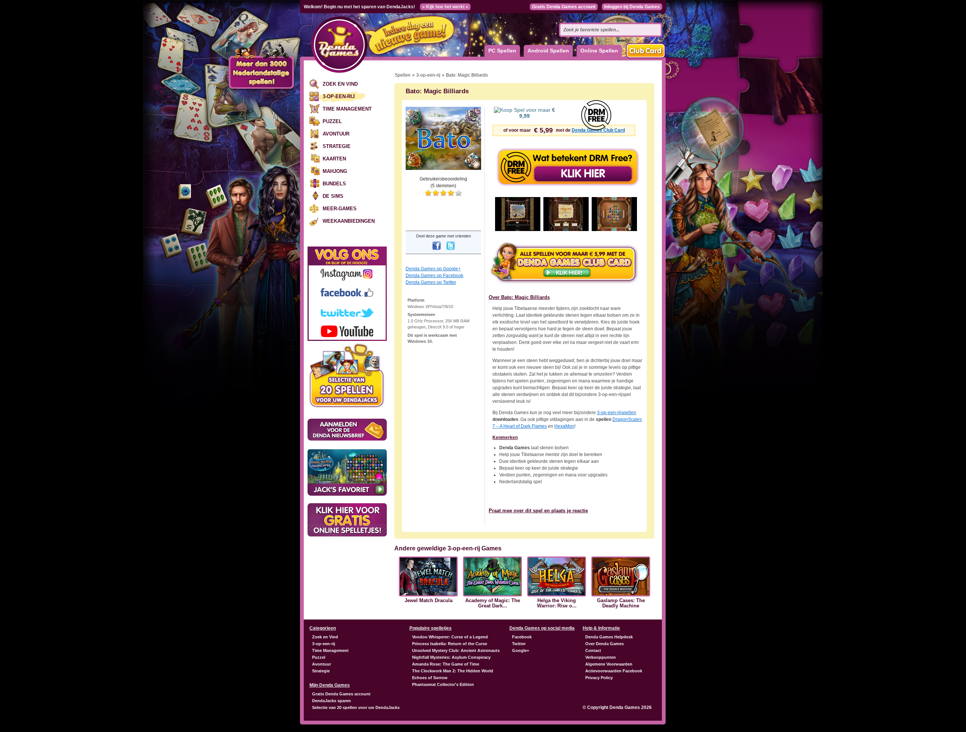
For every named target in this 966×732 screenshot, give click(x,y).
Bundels (334, 183)
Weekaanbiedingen (349, 221)
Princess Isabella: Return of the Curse (449, 643)
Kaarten (334, 159)
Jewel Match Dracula (428, 600)
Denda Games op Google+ (433, 268)
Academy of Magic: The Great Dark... (492, 603)
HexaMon (564, 426)
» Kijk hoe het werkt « (445, 6)
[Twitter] (450, 250)
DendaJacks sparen (331, 700)
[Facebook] (436, 250)
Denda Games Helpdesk (609, 637)
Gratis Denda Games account (563, 6)
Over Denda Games (604, 643)
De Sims (333, 196)
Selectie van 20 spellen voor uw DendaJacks (356, 707)
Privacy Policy (599, 677)
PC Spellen (502, 51)
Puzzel (332, 121)
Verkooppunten (600, 657)
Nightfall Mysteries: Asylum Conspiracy (451, 657)
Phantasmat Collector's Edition (443, 684)
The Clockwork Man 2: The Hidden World (452, 671)
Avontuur (336, 134)
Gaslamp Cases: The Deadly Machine (621, 603)
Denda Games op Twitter (431, 282)
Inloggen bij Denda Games (632, 6)
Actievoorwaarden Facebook (613, 671)
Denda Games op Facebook (434, 275)
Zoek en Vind (340, 84)
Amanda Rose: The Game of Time (445, 664)
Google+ (520, 650)
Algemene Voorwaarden (608, 664)
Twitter (519, 643)
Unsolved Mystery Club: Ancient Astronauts (456, 650)
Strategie (337, 146)
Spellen (403, 75)
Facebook (522, 637)
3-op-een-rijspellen (616, 412)
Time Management (347, 109)
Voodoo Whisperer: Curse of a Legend (450, 637)
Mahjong (335, 171)
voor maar (537, 113)
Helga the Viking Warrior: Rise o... (557, 603)
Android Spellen (548, 51)
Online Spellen (599, 51)
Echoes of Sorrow (430, 677)
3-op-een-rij (339, 96)
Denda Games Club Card (598, 130)
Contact (593, 650)
